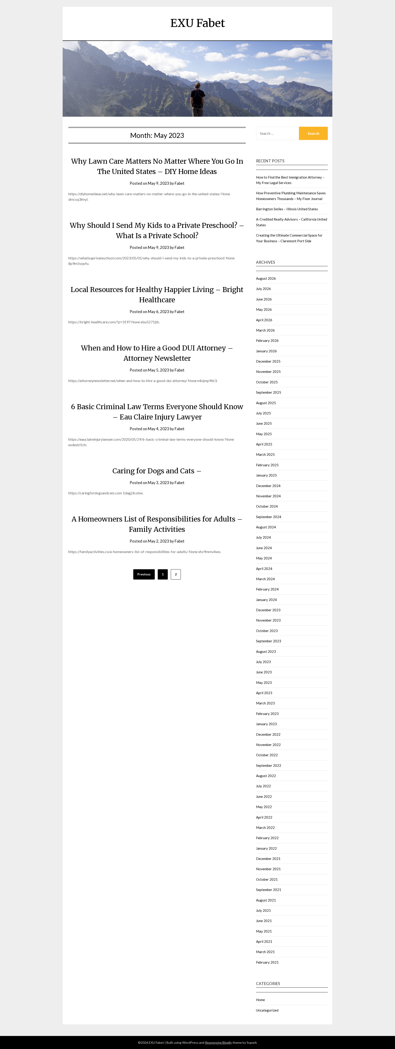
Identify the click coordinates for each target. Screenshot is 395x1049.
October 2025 (267, 382)
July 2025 (263, 413)
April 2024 (264, 569)
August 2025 (266, 403)
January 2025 (266, 475)
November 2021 (268, 869)
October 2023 (267, 631)
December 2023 (268, 610)
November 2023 (268, 620)
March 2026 (265, 330)
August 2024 (266, 527)
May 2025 (264, 434)
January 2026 (266, 351)
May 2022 (264, 807)
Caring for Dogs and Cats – (157, 471)
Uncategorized (267, 1010)
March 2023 (265, 703)
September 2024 (268, 517)
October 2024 (267, 506)
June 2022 (264, 796)
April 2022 (264, 817)
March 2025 (265, 454)
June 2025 (264, 423)
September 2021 (268, 890)
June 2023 (264, 672)
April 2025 (264, 444)
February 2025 (267, 465)
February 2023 (267, 714)
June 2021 (264, 921)
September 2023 (268, 641)
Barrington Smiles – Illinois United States (287, 209)
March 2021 (265, 952)
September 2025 (268, 392)
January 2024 (266, 600)
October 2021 (267, 879)
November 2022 (268, 745)
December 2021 (268, 859)
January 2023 (266, 724)
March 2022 (265, 827)
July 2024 (263, 537)
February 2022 (267, 838)
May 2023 (264, 682)
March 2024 (265, 579)
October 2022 (267, 755)
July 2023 (263, 662)
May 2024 (264, 558)
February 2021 (267, 962)
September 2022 (268, 765)
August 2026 (266, 278)
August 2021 (266, 900)
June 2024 (264, 548)
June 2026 (264, 299)
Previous (144, 574)
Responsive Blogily (218, 1042)
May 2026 (264, 309)
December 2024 (268, 486)
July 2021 (263, 910)
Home (260, 1000)
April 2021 (264, 941)
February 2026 (267, 340)
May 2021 (264, 931)
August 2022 (266, 776)
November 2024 (268, 496)
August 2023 (266, 651)
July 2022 (263, 786)
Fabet (179, 183)
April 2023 (264, 693)
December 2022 (268, 734)
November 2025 (268, 371)
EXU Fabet (197, 23)
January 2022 (266, 848)
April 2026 (264, 320)
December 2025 (268, 361)
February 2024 (267, 589)
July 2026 (263, 289)
